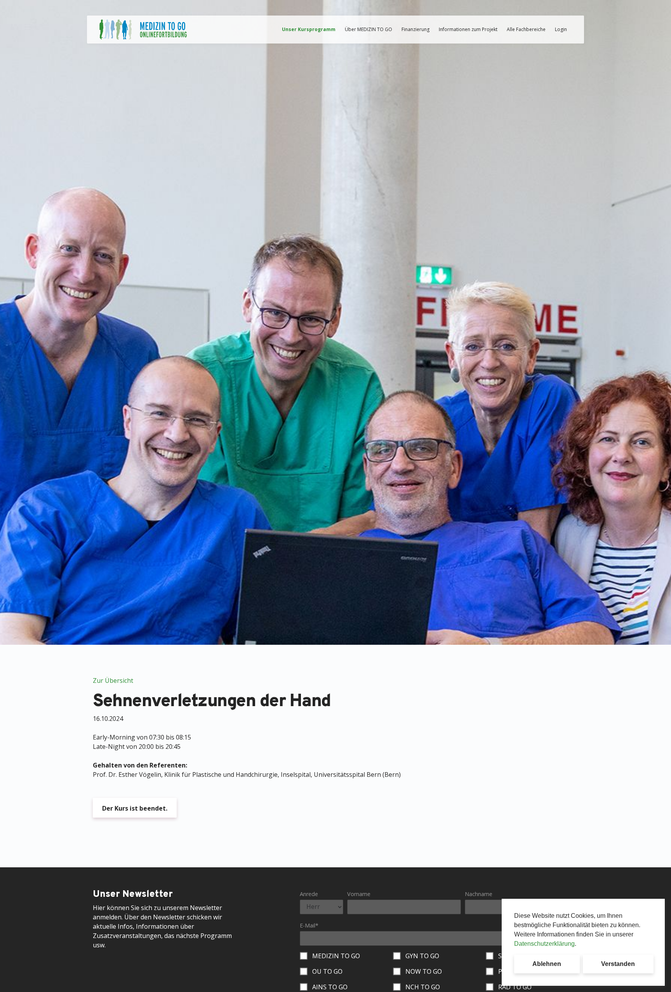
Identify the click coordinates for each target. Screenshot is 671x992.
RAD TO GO (515, 987)
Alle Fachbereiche (526, 29)
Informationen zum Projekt (468, 29)
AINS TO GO (330, 987)
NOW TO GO (423, 971)
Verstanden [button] (618, 964)
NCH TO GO (422, 987)
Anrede (309, 894)
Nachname (478, 894)
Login (561, 29)
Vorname (358, 894)
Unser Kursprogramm (309, 29)
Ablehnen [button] (546, 964)
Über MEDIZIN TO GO (368, 29)
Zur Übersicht (113, 680)
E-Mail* (309, 925)
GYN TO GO (422, 956)
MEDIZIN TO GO (336, 956)
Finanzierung (415, 29)
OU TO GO (327, 971)
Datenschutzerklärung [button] (544, 943)
